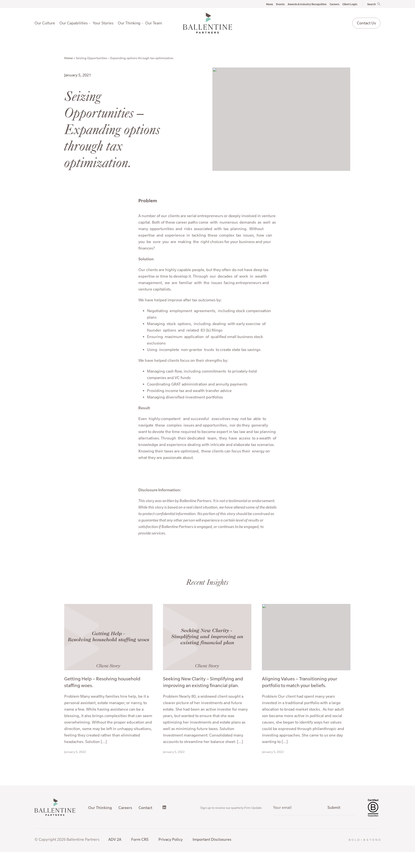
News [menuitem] (269, 4)
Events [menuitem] (280, 4)
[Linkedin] (164, 807)
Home (68, 58)
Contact (145, 807)
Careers (125, 807)
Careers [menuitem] (334, 4)
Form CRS (139, 839)
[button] (369, 4)
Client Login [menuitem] (349, 4)
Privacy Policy (170, 839)
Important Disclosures (212, 839)
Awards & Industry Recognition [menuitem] (307, 4)
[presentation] (46, 23)
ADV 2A (114, 839)
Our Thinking (100, 807)
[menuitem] (46, 23)
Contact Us (366, 23)
